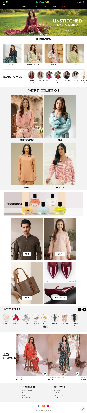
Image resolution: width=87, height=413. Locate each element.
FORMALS (66, 81)
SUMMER (12, 65)
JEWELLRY (6, 324)
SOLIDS (49, 81)
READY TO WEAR (13, 77)
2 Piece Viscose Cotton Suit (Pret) (57, 377)
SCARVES (26, 324)
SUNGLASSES (35, 324)
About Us (57, 390)
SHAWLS (16, 324)
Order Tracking (27, 390)
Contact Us (26, 397)
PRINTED (54, 65)
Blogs (56, 397)
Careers (56, 392)
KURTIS (75, 81)
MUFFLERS (64, 324)
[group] (43, 22)
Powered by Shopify (48, 410)
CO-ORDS (58, 81)
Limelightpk (40, 410)
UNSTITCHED (43, 39)
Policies (25, 392)
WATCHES (55, 324)
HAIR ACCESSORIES (45, 325)
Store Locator (58, 395)
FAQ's (23, 395)
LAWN (75, 65)
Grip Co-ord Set (20, 377)
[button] (77, 2)
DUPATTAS (74, 324)
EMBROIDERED (33, 65)
